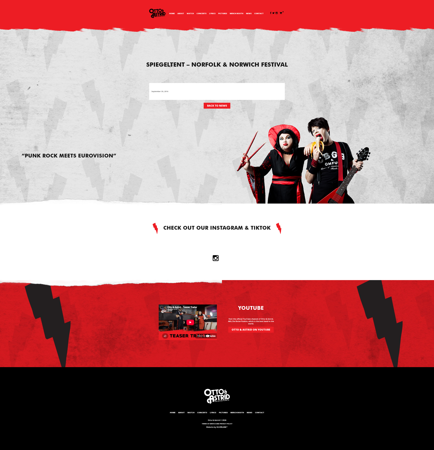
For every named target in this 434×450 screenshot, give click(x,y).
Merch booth (236, 13)
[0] (281, 13)
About (180, 13)
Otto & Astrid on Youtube (251, 329)
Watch (190, 13)
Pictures (222, 13)
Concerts (201, 13)
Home (172, 13)
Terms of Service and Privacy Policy (217, 424)
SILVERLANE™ (222, 427)
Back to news (217, 105)
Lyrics (212, 13)
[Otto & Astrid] (157, 13)
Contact (259, 13)
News (249, 13)
